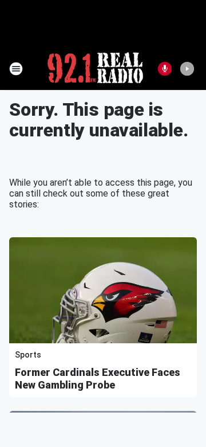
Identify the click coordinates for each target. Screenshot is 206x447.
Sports (28, 354)
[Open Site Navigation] (16, 69)
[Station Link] (95, 68)
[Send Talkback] (165, 69)
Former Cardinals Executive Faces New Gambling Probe (97, 378)
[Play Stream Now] (187, 69)
